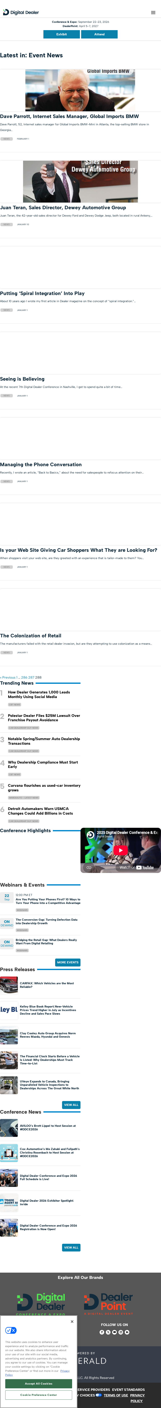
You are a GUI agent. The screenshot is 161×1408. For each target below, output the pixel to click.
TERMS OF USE (116, 1395)
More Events (67, 962)
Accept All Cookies (38, 1383)
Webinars (22, 910)
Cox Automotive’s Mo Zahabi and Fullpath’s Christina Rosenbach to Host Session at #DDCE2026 (50, 1152)
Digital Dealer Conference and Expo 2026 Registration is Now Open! (48, 1227)
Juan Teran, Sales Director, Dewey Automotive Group (63, 207)
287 (31, 677)
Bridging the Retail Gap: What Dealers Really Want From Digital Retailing (46, 941)
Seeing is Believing (22, 379)
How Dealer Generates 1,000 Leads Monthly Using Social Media (39, 694)
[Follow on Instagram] (120, 1332)
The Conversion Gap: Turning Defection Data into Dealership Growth (46, 921)
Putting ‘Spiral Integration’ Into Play (42, 293)
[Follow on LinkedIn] (127, 1332)
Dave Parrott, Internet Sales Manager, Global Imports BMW (69, 116)
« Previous (8, 677)
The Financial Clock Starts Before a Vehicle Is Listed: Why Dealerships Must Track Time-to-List (50, 1060)
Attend (99, 34)
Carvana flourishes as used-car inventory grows (44, 787)
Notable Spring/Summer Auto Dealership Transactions (44, 741)
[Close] (72, 1321)
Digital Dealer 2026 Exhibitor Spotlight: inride (47, 1202)
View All (71, 1105)
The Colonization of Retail (30, 636)
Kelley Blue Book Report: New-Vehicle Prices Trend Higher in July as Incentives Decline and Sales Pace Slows (48, 1010)
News (7, 138)
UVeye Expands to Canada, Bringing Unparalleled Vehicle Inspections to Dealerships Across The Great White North (49, 1085)
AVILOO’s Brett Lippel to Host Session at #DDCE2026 (48, 1127)
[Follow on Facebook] (102, 1332)
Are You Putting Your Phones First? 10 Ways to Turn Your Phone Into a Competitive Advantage (48, 901)
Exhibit (61, 34)
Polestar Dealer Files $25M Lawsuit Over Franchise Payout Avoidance (44, 718)
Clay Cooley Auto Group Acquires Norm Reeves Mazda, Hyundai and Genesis (48, 1035)
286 (24, 677)
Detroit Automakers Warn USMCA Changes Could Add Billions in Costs (40, 811)
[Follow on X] (108, 1332)
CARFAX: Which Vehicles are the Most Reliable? (47, 985)
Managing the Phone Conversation (41, 464)
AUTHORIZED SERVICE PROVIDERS (81, 1390)
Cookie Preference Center (38, 1394)
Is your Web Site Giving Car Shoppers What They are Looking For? (78, 550)
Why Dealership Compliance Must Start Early (43, 764)
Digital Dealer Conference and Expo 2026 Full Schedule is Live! (48, 1177)
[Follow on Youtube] (114, 1332)
